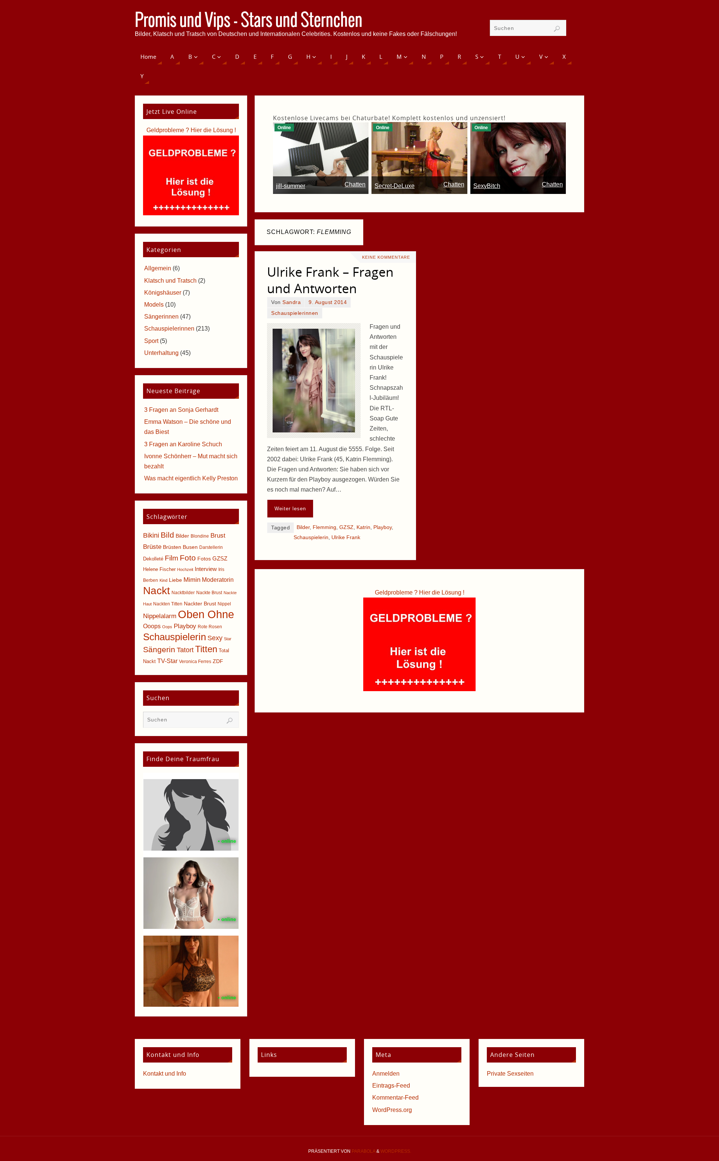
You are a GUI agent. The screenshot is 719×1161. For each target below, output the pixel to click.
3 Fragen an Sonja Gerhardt (181, 410)
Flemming (324, 527)
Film (171, 558)
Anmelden (386, 1073)
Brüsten (172, 547)
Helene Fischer (159, 569)
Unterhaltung (161, 353)
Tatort (185, 650)
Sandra (291, 302)
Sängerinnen (161, 316)
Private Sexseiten (510, 1073)
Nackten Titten (167, 604)
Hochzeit (185, 569)
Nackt (156, 590)
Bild (167, 535)
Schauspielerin (311, 537)
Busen (190, 547)
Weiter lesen (290, 508)
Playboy (382, 527)
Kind (163, 580)
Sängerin (159, 649)
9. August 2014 (328, 302)
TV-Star (167, 660)
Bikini (151, 535)
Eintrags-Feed (391, 1085)
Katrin (363, 527)
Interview (206, 569)
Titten (206, 649)
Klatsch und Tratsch (170, 280)
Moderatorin (218, 580)
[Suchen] (557, 29)
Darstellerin (211, 547)
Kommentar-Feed (395, 1097)
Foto (188, 557)
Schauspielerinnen (294, 313)
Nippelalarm (159, 616)
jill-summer (290, 186)
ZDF (218, 661)
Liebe (175, 580)
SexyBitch (486, 186)
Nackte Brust (209, 592)
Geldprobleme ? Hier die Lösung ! (419, 592)
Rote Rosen (210, 626)
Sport (151, 341)
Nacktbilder (183, 592)
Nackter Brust (200, 604)
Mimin (191, 579)
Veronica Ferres (195, 661)
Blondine (200, 536)
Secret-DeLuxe (394, 186)
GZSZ (346, 527)
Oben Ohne (206, 614)
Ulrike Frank (345, 537)
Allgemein (157, 268)
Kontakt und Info (164, 1073)
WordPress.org (392, 1110)
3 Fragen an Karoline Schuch (183, 444)
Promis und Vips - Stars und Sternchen (248, 21)
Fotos (204, 559)
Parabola (363, 1151)
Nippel (224, 604)
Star (227, 638)
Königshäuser (162, 292)
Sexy (214, 638)
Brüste (152, 546)
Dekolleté (153, 559)
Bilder (303, 527)
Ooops (152, 626)
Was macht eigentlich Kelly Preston (191, 478)
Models (154, 304)
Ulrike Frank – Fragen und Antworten (330, 280)
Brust (217, 535)
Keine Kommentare (386, 257)
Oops (167, 626)
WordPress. (395, 1151)
